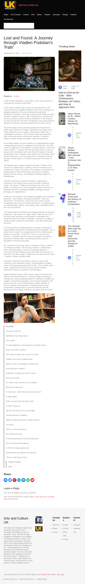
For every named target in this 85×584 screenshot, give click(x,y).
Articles (66, 528)
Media (54, 528)
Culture (16, 96)
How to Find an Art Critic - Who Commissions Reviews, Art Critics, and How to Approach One (70, 100)
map (62, 574)
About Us (56, 525)
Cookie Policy (41, 579)
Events (65, 525)
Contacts (76, 525)
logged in (17, 493)
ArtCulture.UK (28, 5)
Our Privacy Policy (26, 579)
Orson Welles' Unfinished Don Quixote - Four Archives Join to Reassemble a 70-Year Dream (74, 158)
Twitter (53, 574)
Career (55, 532)
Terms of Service (10, 579)
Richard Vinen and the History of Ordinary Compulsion (74, 199)
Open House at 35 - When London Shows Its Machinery (74, 118)
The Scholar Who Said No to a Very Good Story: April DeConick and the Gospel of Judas (74, 236)
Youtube (44, 574)
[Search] (30, 25)
